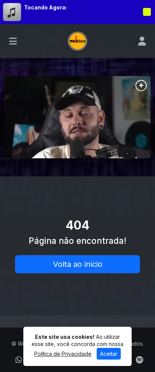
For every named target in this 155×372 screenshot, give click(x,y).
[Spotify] (139, 359)
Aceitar (108, 354)
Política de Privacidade (62, 354)
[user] (142, 41)
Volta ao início (77, 264)
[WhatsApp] (18, 359)
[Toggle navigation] (13, 41)
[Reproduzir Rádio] (146, 12)
